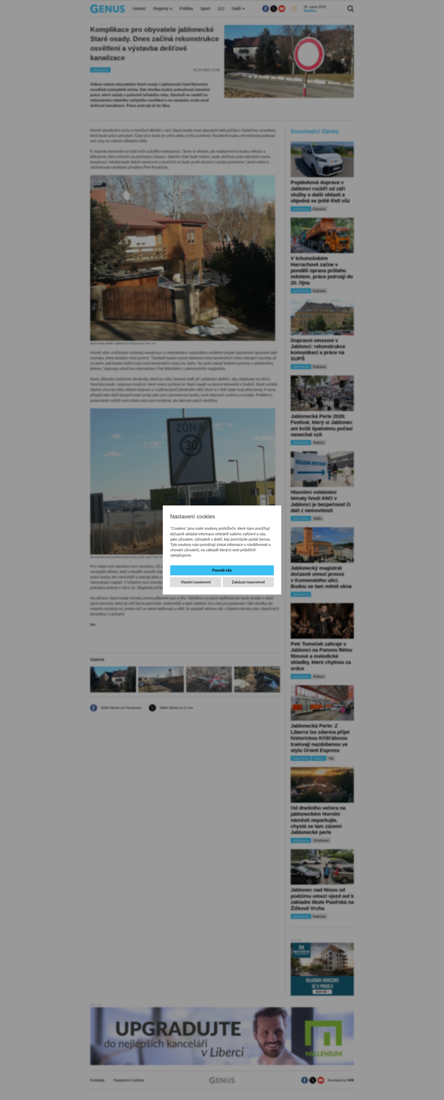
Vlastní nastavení (196, 582)
